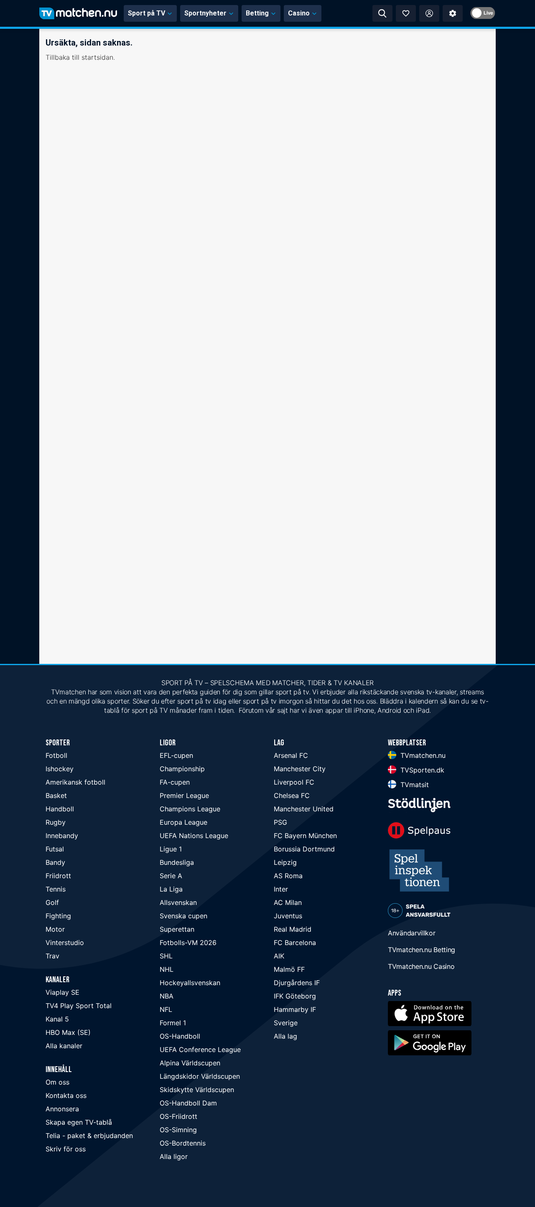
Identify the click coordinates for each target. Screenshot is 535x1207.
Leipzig (285, 862)
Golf (52, 902)
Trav (52, 956)
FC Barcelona (295, 942)
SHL (166, 956)
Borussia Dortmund (304, 849)
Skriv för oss (66, 1149)
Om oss (57, 1082)
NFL (166, 1009)
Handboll (60, 809)
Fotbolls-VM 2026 (188, 942)
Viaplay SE (62, 992)
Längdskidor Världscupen (200, 1076)
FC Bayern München (305, 835)
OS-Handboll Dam (188, 1103)
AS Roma (288, 876)
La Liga (171, 889)
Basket (56, 795)
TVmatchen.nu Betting (421, 949)
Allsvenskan (178, 902)
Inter (281, 889)
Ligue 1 (171, 849)
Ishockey (60, 769)
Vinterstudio (65, 942)
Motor (55, 929)
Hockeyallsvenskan (190, 982)
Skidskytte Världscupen (197, 1089)
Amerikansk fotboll (75, 782)
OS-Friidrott (178, 1116)
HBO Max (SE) (68, 1032)
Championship (182, 769)
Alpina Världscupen (190, 1063)
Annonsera (62, 1109)
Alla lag (285, 1036)
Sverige (286, 1023)
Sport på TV (146, 13)
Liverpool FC (294, 782)
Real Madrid (292, 929)
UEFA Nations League (194, 835)
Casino (299, 13)
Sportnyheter (205, 13)
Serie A (171, 876)
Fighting (58, 916)
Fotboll (56, 755)
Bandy (55, 862)
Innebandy (62, 835)
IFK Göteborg (295, 996)
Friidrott (58, 876)
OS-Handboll (180, 1036)
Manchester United (304, 809)
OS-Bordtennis (183, 1143)
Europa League (183, 822)
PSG (280, 822)
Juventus (288, 916)
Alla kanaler (64, 1046)
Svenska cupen (183, 916)
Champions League (190, 809)
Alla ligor (174, 1156)
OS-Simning (178, 1130)
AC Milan (288, 902)
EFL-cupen (176, 755)
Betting (257, 13)
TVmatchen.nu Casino (421, 966)
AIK (279, 956)
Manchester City (300, 769)
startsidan (97, 57)
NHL (166, 969)
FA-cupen (175, 782)
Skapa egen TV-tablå (79, 1122)
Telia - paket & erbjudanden (89, 1135)
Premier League (184, 795)
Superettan (177, 929)
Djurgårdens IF (297, 982)
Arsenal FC (291, 755)
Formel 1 (173, 1023)
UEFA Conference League (200, 1049)
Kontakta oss (66, 1095)
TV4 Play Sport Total (79, 1005)
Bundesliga (177, 862)
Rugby (56, 822)
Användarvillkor (412, 933)
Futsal (55, 849)
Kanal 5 (57, 1019)
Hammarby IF (295, 1009)
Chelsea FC (292, 795)
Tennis (56, 889)
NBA (166, 996)
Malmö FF (289, 969)
